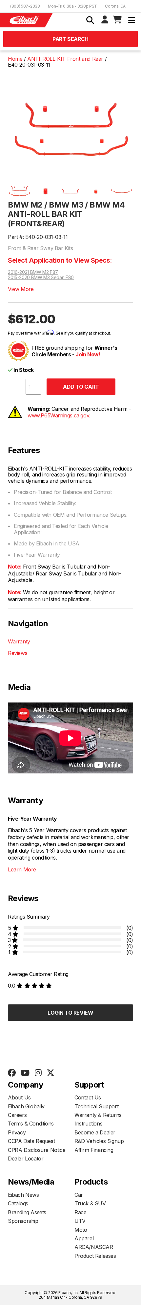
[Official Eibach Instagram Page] (38, 1073)
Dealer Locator (25, 1158)
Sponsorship (23, 1221)
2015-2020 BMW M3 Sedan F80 (41, 277)
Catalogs (18, 1203)
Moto (80, 1230)
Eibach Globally (26, 1106)
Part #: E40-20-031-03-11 (38, 237)
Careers (17, 1115)
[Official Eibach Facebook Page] (11, 1073)
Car (78, 1195)
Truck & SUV (90, 1203)
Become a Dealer (94, 1132)
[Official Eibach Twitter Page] (50, 1073)
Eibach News (23, 1195)
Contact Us (87, 1097)
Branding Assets (27, 1212)
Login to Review (70, 1012)
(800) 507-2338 (25, 6)
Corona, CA (115, 6)
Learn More (22, 869)
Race (80, 1212)
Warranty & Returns (98, 1115)
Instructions (88, 1123)
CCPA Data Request (31, 1141)
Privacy (17, 1132)
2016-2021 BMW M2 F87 (33, 272)
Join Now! (87, 354)
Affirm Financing (93, 1150)
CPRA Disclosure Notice (36, 1150)
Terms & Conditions (31, 1123)
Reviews (17, 653)
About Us (19, 1097)
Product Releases (95, 1256)
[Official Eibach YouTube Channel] (25, 1073)
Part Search (70, 39)
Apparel (83, 1238)
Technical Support (96, 1106)
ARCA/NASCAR (93, 1247)
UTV (80, 1221)
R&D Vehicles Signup (99, 1141)
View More (20, 289)
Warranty (19, 641)
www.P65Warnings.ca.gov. (59, 415)
